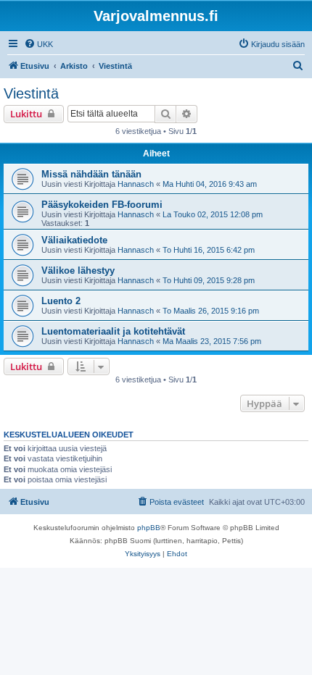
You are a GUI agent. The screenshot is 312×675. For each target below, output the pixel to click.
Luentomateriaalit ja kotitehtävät (113, 331)
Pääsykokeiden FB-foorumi (102, 204)
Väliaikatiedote (74, 240)
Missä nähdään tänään (91, 174)
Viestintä (31, 93)
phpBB (148, 528)
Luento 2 (61, 300)
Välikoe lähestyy (78, 270)
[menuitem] (38, 44)
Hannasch (136, 184)
